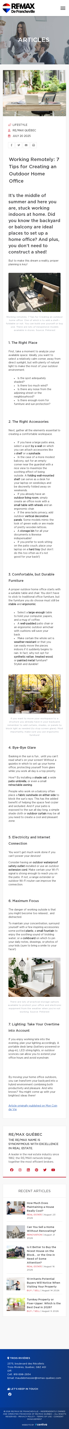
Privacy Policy (26, 1417)
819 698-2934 (22, 1374)
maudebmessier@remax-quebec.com (38, 1378)
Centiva (41, 1424)
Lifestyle (19, 125)
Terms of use (44, 1417)
